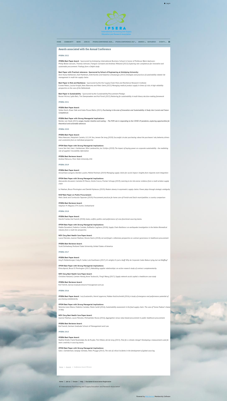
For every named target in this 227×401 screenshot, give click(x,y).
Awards (68, 367)
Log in (168, 3)
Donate (75, 381)
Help (81, 381)
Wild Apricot (149, 396)
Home (61, 367)
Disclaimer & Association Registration (98, 381)
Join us (67, 381)
